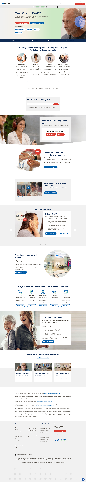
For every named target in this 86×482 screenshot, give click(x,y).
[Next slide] (75, 230)
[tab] (47, 3)
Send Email (65, 305)
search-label (84, 1)
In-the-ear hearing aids (32, 428)
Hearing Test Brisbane (44, 430)
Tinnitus (36, 107)
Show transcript (20, 196)
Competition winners (19, 445)
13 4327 (54, 187)
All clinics (57, 435)
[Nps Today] (40, 7)
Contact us (56, 423)
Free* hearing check (52, 107)
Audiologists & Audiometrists (64, 81)
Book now (32, 305)
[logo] (6, 3)
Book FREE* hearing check (60, 431)
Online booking (45, 107)
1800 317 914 (59, 426)
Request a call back (43, 305)
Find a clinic (29, 29)
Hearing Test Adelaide (44, 432)
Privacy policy (17, 440)
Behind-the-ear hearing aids (33, 426)
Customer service (18, 431)
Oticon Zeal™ (62, 233)
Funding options (18, 32)
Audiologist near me (44, 444)
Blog (15, 438)
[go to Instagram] (61, 440)
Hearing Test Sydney (44, 426)
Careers (16, 429)
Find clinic (40, 107)
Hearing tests (36, 81)
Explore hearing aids (50, 81)
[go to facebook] (55, 440)
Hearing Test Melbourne (45, 428)
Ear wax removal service (20, 29)
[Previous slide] (11, 230)
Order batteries (18, 434)
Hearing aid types (32, 423)
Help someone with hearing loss (20, 426)
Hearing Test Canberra (44, 437)
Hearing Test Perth (44, 435)
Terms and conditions (19, 443)
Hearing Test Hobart (44, 439)
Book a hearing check (80, 3)
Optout (16, 447)
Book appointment (21, 81)
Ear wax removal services (39, 108)
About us (17, 423)
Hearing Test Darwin (44, 441)
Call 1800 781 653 (20, 305)
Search (55, 104)
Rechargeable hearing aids (33, 432)
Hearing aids (36, 29)
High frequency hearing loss (32, 435)
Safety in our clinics (18, 436)
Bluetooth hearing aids (32, 430)
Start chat (54, 305)
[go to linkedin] (58, 440)
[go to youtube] (64, 440)
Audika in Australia (44, 423)
